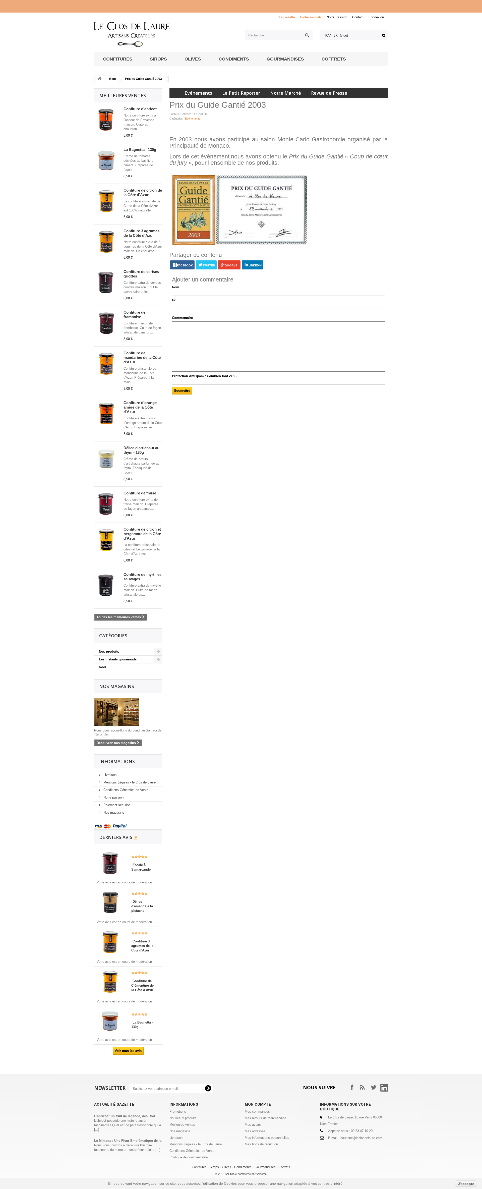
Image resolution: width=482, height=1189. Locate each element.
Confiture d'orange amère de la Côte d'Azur (140, 407)
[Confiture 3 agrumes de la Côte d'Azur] (106, 242)
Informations (117, 761)
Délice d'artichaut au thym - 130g (141, 450)
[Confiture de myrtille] (106, 585)
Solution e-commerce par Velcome (246, 1173)
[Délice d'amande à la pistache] (110, 902)
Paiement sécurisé (116, 805)
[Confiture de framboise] (106, 323)
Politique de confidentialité (188, 1157)
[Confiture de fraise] (106, 504)
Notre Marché (285, 93)
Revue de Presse (329, 93)
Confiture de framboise (134, 314)
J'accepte (466, 1184)
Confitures (199, 1167)
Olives (226, 1167)
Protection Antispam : (204, 376)
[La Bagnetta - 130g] (110, 1020)
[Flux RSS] (136, 837)
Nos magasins (116, 686)
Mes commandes (257, 1111)
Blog (112, 79)
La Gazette (287, 17)
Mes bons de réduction (261, 1144)
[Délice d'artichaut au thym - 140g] (106, 458)
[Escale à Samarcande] (110, 863)
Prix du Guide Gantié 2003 (143, 79)
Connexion (376, 17)
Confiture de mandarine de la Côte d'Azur (142, 357)
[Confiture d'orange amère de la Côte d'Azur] (106, 413)
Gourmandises (265, 1167)
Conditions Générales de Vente (125, 790)
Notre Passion (337, 17)
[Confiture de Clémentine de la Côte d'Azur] (110, 981)
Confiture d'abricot (140, 109)
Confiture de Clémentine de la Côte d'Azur (142, 985)
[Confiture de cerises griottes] (106, 282)
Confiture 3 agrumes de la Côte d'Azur (141, 233)
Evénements (198, 93)
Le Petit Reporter (241, 93)
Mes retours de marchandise (265, 1118)
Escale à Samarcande (141, 867)
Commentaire (182, 318)
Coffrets (284, 1167)
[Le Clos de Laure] (165, 34)
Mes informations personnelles (267, 1138)
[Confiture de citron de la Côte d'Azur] (106, 201)
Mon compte (258, 1104)
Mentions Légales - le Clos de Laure (129, 782)
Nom (175, 287)
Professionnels (311, 17)
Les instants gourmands (118, 659)
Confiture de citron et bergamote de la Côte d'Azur (142, 533)
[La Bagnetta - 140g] (106, 160)
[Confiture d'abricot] (106, 119)
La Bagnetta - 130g (140, 149)
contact (358, 17)
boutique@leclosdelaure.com (361, 1138)
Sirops (214, 1167)
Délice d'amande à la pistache (142, 906)
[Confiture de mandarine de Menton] (106, 364)
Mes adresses (255, 1131)
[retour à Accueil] (99, 79)
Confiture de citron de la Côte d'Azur (143, 192)
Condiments (243, 1167)
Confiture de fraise (140, 493)
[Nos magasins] (128, 712)
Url (174, 300)
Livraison (109, 775)
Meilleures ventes (122, 95)
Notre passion (113, 797)
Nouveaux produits (183, 1118)
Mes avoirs (253, 1124)
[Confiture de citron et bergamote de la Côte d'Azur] (106, 540)
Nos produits (109, 651)
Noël (102, 667)
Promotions (177, 1111)
